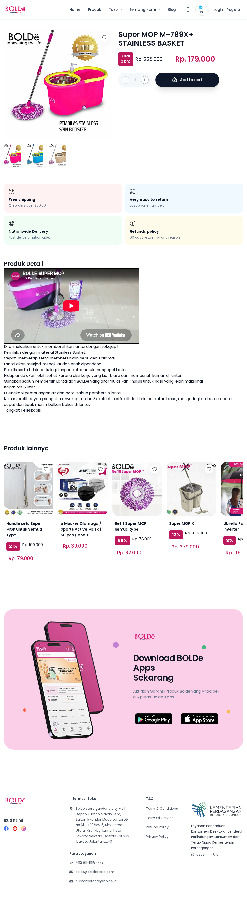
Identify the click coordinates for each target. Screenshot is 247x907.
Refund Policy (157, 827)
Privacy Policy (157, 836)
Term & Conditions (162, 808)
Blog (172, 9)
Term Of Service (160, 818)
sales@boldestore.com (95, 871)
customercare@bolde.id (96, 881)
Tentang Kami (142, 9)
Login (218, 9)
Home (74, 9)
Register (234, 9)
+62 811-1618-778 (90, 862)
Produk (94, 9)
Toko (113, 9)
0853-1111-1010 (207, 854)
